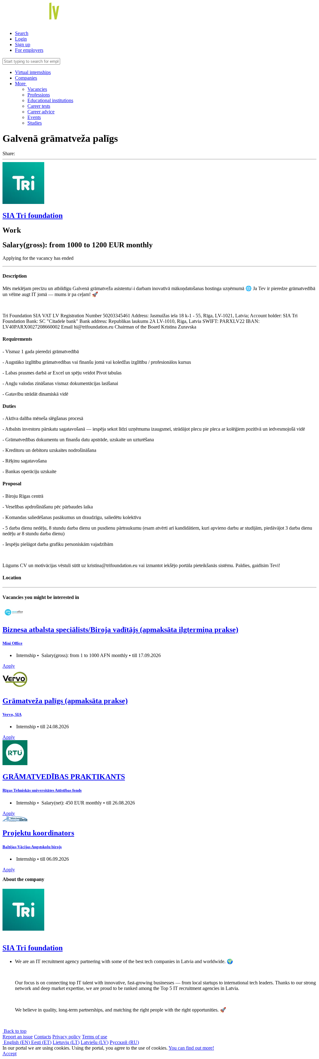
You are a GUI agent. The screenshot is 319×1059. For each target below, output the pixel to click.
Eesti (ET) (41, 1042)
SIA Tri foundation (32, 215)
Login (21, 39)
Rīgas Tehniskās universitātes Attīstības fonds (42, 790)
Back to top (14, 1031)
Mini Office (12, 643)
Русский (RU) (124, 1042)
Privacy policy (66, 1036)
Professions (38, 94)
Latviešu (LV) (94, 1042)
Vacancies (37, 89)
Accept (9, 1053)
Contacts (42, 1036)
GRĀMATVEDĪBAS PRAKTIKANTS (63, 777)
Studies (34, 123)
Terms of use (94, 1036)
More (21, 83)
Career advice (41, 111)
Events (34, 117)
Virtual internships (33, 72)
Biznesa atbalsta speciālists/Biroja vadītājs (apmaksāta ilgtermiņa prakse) (120, 630)
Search (21, 33)
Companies (26, 78)
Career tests (38, 106)
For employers (29, 50)
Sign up (22, 44)
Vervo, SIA (11, 714)
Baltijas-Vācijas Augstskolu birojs (32, 846)
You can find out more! (191, 1048)
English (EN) (16, 1042)
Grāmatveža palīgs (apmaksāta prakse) (65, 701)
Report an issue (17, 1036)
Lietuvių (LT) (66, 1042)
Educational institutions (50, 100)
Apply (8, 666)
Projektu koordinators (38, 833)
